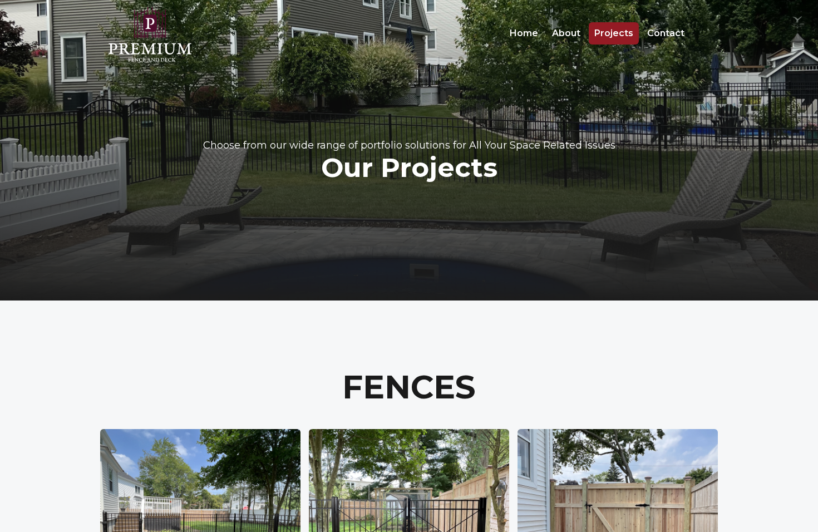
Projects (613, 33)
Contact (665, 33)
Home (524, 33)
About (566, 33)
